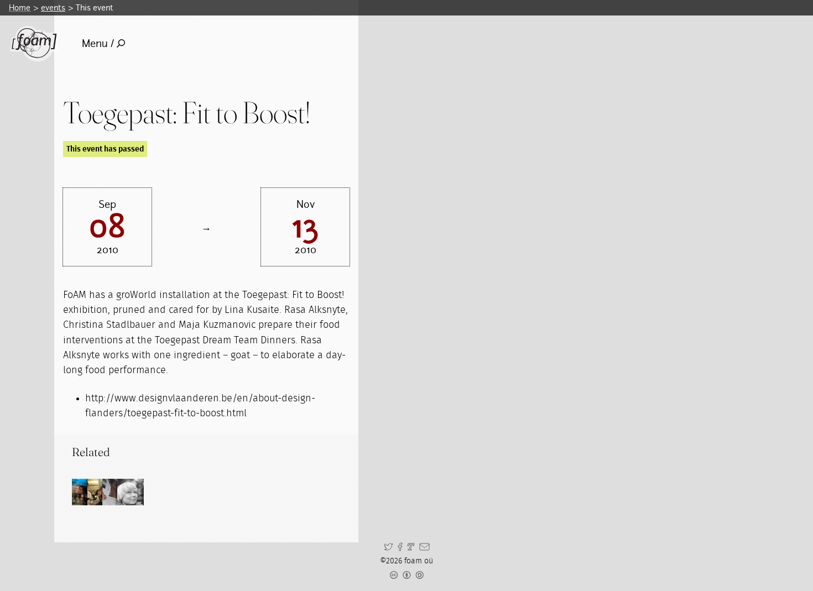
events (53, 7)
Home (19, 7)
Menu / (98, 43)
